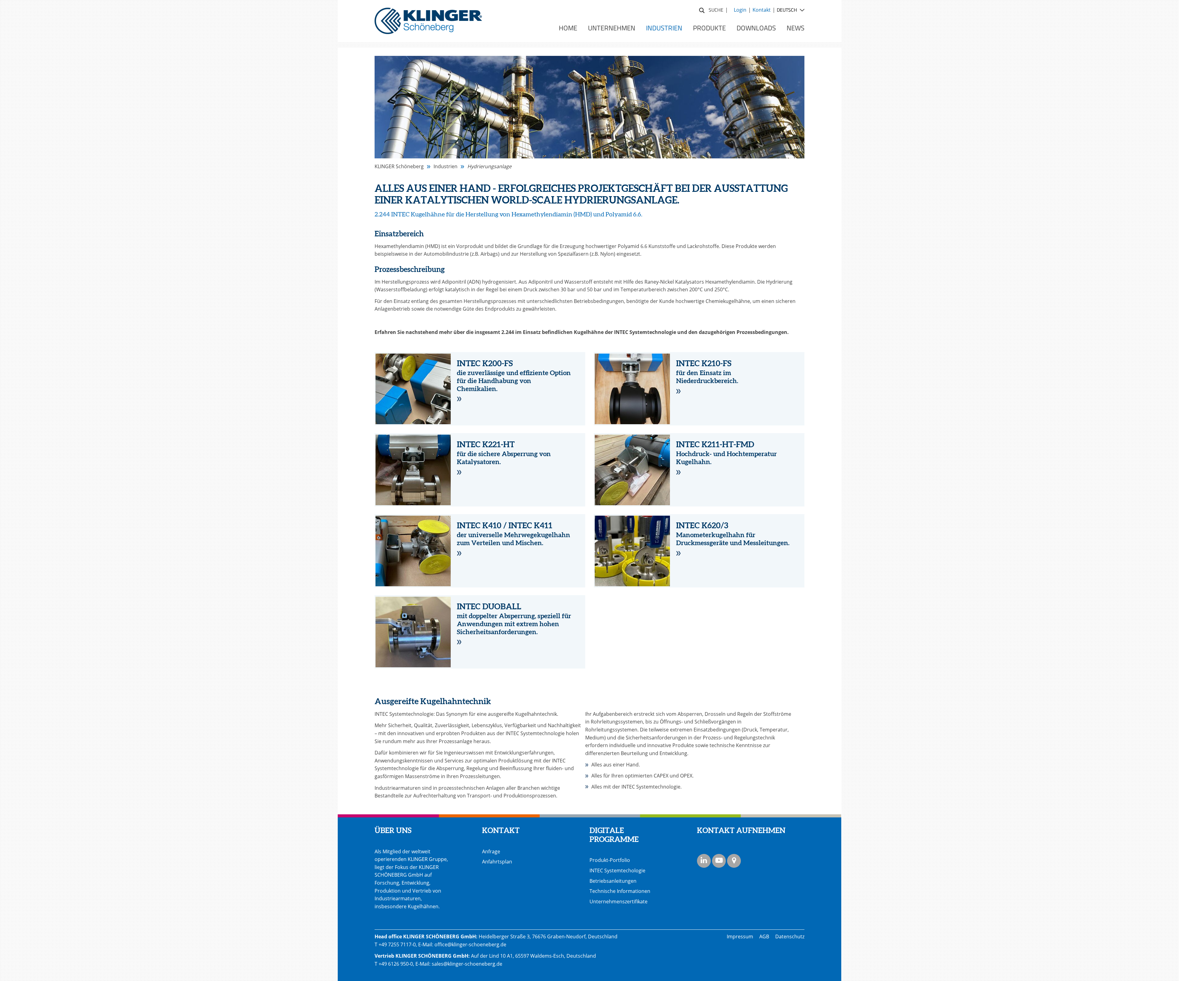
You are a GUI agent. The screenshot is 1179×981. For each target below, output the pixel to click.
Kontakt (762, 9)
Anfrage (491, 851)
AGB (764, 936)
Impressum (740, 936)
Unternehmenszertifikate (619, 901)
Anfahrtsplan (497, 861)
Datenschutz (789, 936)
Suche (702, 9)
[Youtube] (719, 861)
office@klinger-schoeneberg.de (470, 944)
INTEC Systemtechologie (617, 870)
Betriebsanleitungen (613, 881)
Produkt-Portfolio (610, 860)
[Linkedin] (704, 861)
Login (740, 9)
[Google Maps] (734, 861)
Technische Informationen (620, 891)
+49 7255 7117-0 (397, 944)
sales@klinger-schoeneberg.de (467, 963)
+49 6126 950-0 (396, 963)
